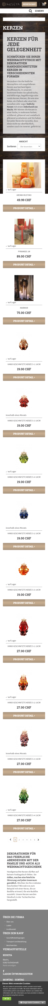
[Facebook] (3, 971)
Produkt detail (23, 208)
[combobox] (29, 146)
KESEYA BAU (29, 4)
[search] (30, 11)
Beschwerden (11, 945)
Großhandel (11, 929)
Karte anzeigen (9, 965)
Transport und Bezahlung (16, 941)
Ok (7, 999)
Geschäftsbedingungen (15, 938)
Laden (8, 925)
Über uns (10, 921)
